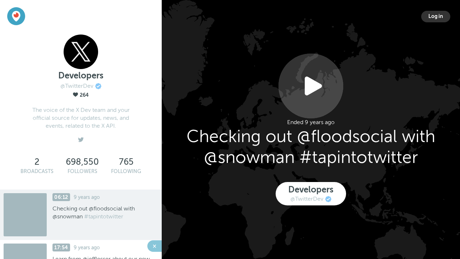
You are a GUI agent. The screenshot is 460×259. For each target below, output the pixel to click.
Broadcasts (37, 171)
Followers (82, 171)
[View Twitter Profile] (81, 138)
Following (126, 171)
